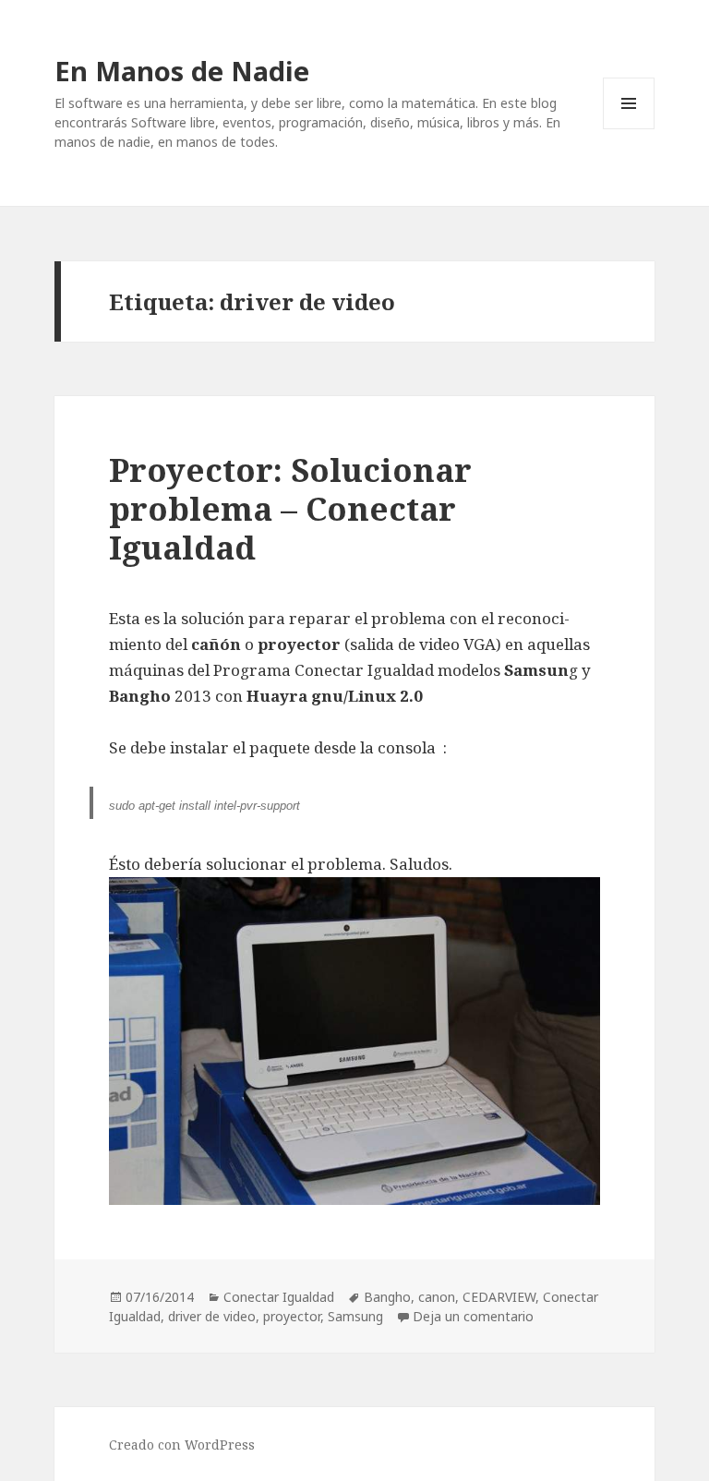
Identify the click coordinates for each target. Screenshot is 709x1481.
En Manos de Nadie (181, 71)
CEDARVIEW (499, 1297)
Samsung (355, 1316)
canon (436, 1297)
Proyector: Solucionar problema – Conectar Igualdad (290, 508)
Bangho (387, 1297)
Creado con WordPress (182, 1444)
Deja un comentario (473, 1316)
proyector (291, 1316)
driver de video (212, 1316)
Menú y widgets (629, 128)
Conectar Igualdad (278, 1297)
